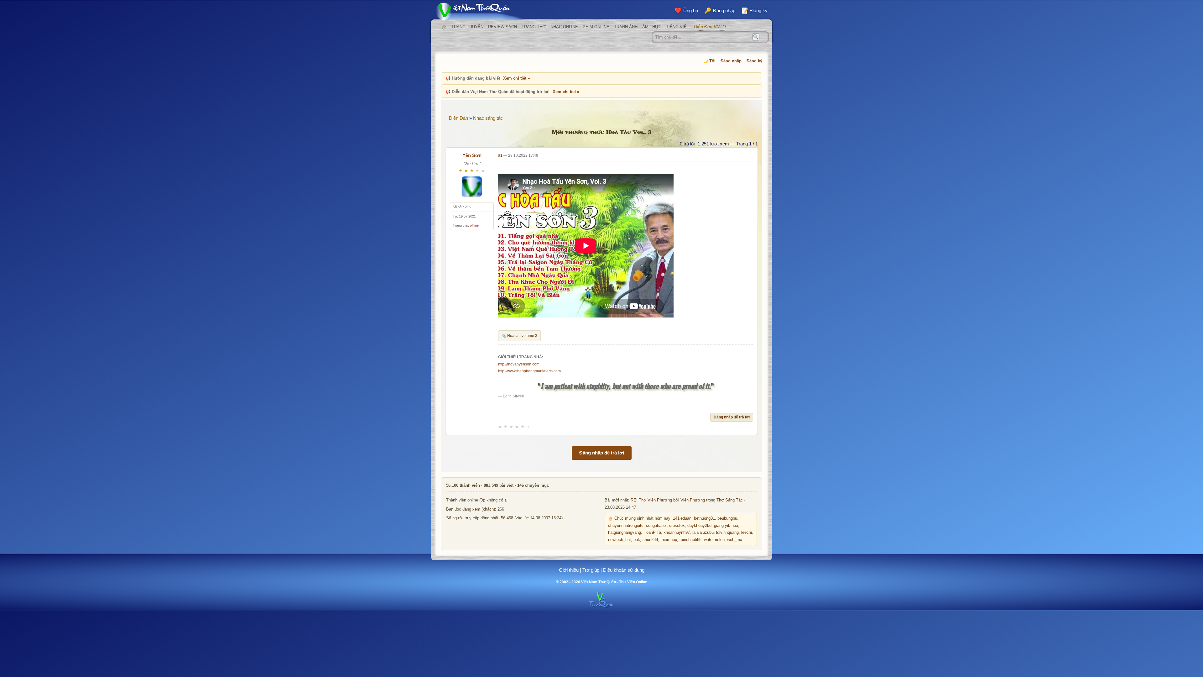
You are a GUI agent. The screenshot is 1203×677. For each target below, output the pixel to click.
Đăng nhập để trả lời (732, 417)
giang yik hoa (726, 525)
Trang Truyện (467, 26)
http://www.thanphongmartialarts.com (529, 371)
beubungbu (727, 518)
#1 (500, 155)
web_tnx (734, 540)
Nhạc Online (564, 26)
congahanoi (656, 525)
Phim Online (596, 26)
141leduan (682, 518)
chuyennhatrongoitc (625, 525)
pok (636, 540)
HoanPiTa (652, 532)
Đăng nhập (731, 61)
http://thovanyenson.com (518, 364)
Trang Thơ (534, 26)
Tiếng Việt (677, 26)
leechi (746, 532)
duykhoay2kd (699, 525)
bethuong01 (704, 518)
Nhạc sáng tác (488, 118)
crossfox (677, 525)
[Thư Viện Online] (480, 11)
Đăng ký (754, 61)
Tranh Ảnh (626, 26)
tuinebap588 (690, 540)
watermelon (714, 540)
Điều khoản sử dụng (623, 570)
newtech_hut (619, 540)
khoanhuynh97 (677, 532)
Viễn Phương (692, 500)
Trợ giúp (590, 570)
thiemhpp (668, 540)
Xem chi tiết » (516, 78)
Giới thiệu (569, 570)
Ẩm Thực (651, 26)
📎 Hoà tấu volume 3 (519, 335)
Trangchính (443, 26)
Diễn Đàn (458, 118)
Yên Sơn (472, 155)
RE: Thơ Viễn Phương (651, 500)
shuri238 (650, 540)
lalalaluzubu (703, 532)
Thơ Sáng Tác (729, 500)
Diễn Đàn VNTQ (710, 26)
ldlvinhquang (727, 532)
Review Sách (502, 26)
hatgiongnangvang (624, 532)
